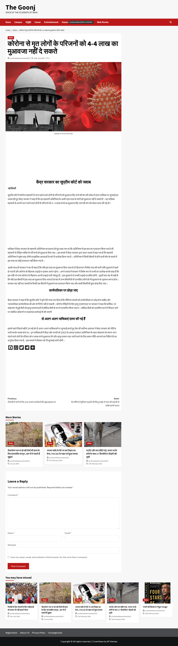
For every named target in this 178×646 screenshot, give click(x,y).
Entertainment (51, 22)
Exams (77, 22)
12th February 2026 (95, 464)
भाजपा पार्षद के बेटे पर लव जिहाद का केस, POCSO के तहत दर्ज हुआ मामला (62, 452)
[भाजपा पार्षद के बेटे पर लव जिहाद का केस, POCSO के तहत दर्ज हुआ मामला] (63, 434)
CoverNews (98, 641)
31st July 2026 (15, 616)
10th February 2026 (152, 613)
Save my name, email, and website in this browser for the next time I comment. (49, 557)
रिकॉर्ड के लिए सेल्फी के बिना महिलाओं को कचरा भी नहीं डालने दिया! (21, 608)
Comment (13, 495)
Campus (18, 22)
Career (37, 22)
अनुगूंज (28, 22)
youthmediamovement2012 (20, 58)
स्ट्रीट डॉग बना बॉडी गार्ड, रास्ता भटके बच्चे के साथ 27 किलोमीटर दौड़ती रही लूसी (101, 454)
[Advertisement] (63, 157)
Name (11, 533)
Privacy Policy (38, 632)
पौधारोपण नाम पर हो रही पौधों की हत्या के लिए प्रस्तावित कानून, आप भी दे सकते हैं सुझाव (24, 454)
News (8, 22)
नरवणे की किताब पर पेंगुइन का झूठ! (155, 607)
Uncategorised (55, 632)
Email (68, 533)
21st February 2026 (55, 460)
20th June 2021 (39, 58)
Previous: (32, 400)
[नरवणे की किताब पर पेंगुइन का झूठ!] (156, 593)
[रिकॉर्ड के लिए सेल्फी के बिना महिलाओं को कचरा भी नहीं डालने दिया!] (21, 593)
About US (24, 632)
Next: (95, 402)
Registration (11, 632)
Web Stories (102, 22)
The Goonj (20, 7)
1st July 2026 (14, 464)
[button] (170, 22)
